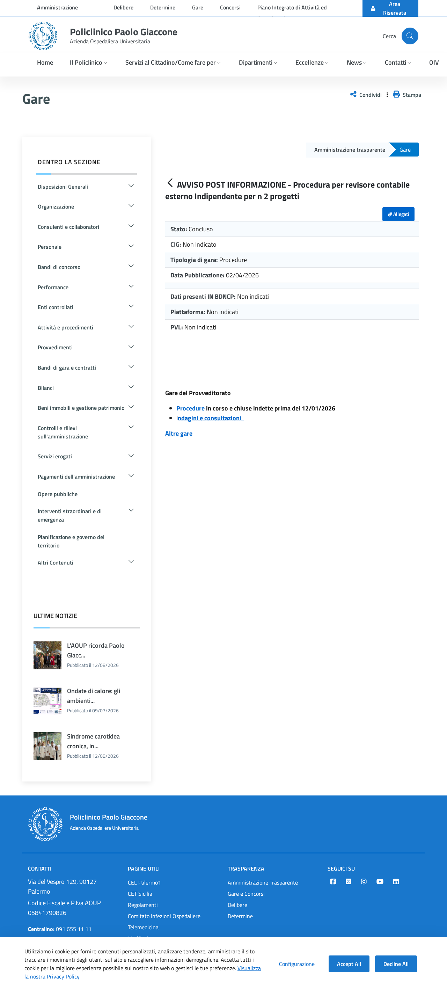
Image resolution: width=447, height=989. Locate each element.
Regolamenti (143, 905)
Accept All (349, 964)
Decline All (396, 964)
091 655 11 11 (59, 929)
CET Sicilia (140, 893)
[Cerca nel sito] (410, 36)
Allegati (400, 214)
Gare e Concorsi (246, 893)
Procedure (190, 408)
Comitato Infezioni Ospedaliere (164, 916)
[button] (89, 63)
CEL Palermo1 (144, 882)
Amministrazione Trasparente (263, 882)
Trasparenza (246, 868)
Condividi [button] (370, 94)
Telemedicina (143, 927)
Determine (240, 916)
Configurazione (297, 964)
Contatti (39, 868)
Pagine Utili (144, 868)
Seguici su (341, 868)
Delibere (237, 905)
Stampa (410, 94)
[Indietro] (170, 183)
